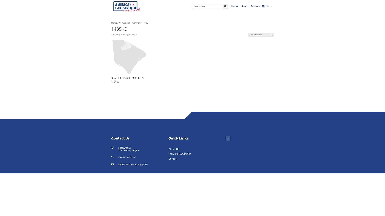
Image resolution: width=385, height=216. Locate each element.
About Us (174, 149)
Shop (244, 6)
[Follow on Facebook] (228, 138)
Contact (173, 158)
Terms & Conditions (180, 154)
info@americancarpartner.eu (133, 164)
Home (234, 6)
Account (255, 6)
